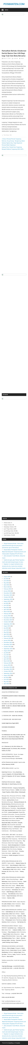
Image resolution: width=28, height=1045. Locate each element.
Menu (6, 10)
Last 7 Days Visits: (8, 529)
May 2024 (6, 632)
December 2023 (8, 642)
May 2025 (6, 607)
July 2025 (6, 603)
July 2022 (6, 677)
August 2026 (7, 576)
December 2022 (8, 667)
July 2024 (6, 628)
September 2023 (8, 648)
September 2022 (8, 673)
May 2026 (6, 583)
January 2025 (7, 615)
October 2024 (7, 622)
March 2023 (7, 661)
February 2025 (7, 613)
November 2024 (8, 620)
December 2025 (8, 593)
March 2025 (7, 611)
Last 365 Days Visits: (9, 533)
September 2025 (8, 599)
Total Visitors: (7, 535)
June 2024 (6, 630)
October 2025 (7, 597)
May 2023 (6, 657)
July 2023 (6, 652)
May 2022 (6, 681)
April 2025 (6, 609)
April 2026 (6, 585)
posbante (15, 58)
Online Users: (7, 522)
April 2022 (6, 683)
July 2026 (6, 578)
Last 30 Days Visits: (9, 531)
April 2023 (6, 659)
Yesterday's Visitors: (9, 527)
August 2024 (7, 626)
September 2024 (8, 624)
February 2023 (7, 663)
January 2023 (7, 665)
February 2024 (7, 638)
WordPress (11, 1043)
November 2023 (8, 644)
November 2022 (8, 669)
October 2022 (7, 671)
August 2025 (7, 601)
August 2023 (7, 650)
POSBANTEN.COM (14, 4)
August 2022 (7, 675)
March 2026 (7, 587)
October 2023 (7, 646)
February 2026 (7, 589)
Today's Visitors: (8, 525)
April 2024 (6, 634)
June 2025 (6, 605)
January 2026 (7, 591)
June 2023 (6, 655)
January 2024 (7, 640)
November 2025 (8, 595)
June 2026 (6, 580)
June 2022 (6, 679)
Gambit (18, 1043)
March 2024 (7, 636)
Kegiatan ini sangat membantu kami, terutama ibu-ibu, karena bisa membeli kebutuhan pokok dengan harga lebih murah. (14, 566)
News (22, 58)
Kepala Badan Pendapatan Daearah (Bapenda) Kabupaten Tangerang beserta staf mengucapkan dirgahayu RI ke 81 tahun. (14, 552)
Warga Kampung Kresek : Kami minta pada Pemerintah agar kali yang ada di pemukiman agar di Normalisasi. (12, 545)
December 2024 (8, 617)
